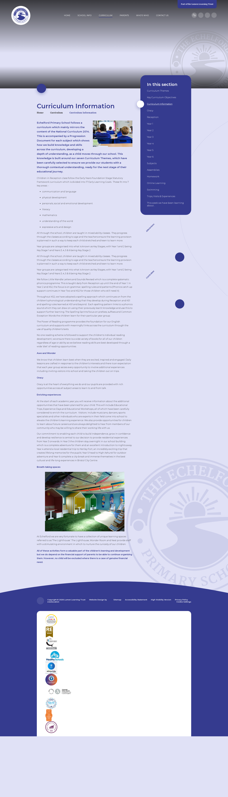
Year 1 (150, 124)
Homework (153, 176)
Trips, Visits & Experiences (161, 196)
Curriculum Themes (158, 91)
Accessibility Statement (136, 600)
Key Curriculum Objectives (161, 97)
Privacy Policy (181, 600)
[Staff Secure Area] (194, 15)
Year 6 (150, 157)
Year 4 (150, 143)
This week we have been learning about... (165, 204)
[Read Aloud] (200, 15)
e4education (53, 602)
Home (40, 112)
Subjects (151, 163)
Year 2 (150, 130)
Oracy (150, 110)
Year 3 (150, 137)
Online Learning (156, 183)
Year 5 (150, 150)
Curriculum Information (82, 112)
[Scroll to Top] (40, 600)
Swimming (153, 189)
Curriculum (56, 112)
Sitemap (117, 600)
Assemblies (153, 170)
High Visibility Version (161, 600)
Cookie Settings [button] (183, 602)
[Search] (214, 15)
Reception (153, 117)
